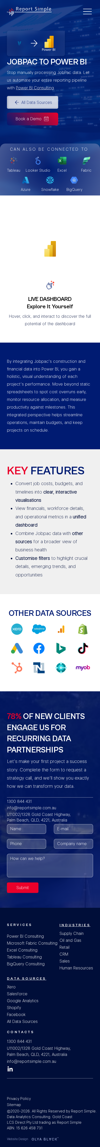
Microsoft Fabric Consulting (32, 943)
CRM (63, 954)
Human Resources (76, 968)
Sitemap (14, 1104)
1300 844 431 (19, 801)
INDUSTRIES (75, 925)
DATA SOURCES (26, 979)
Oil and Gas (70, 940)
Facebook (16, 1014)
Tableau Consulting (24, 957)
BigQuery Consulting (26, 964)
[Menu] (87, 11)
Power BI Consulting (25, 936)
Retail (64, 947)
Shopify (14, 1007)
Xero (12, 987)
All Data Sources (23, 1021)
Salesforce (17, 993)
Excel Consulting (22, 950)
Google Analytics (22, 1000)
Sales (64, 961)
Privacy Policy (19, 1098)
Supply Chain (71, 933)
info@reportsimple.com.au (31, 807)
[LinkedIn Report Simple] (10, 1069)
